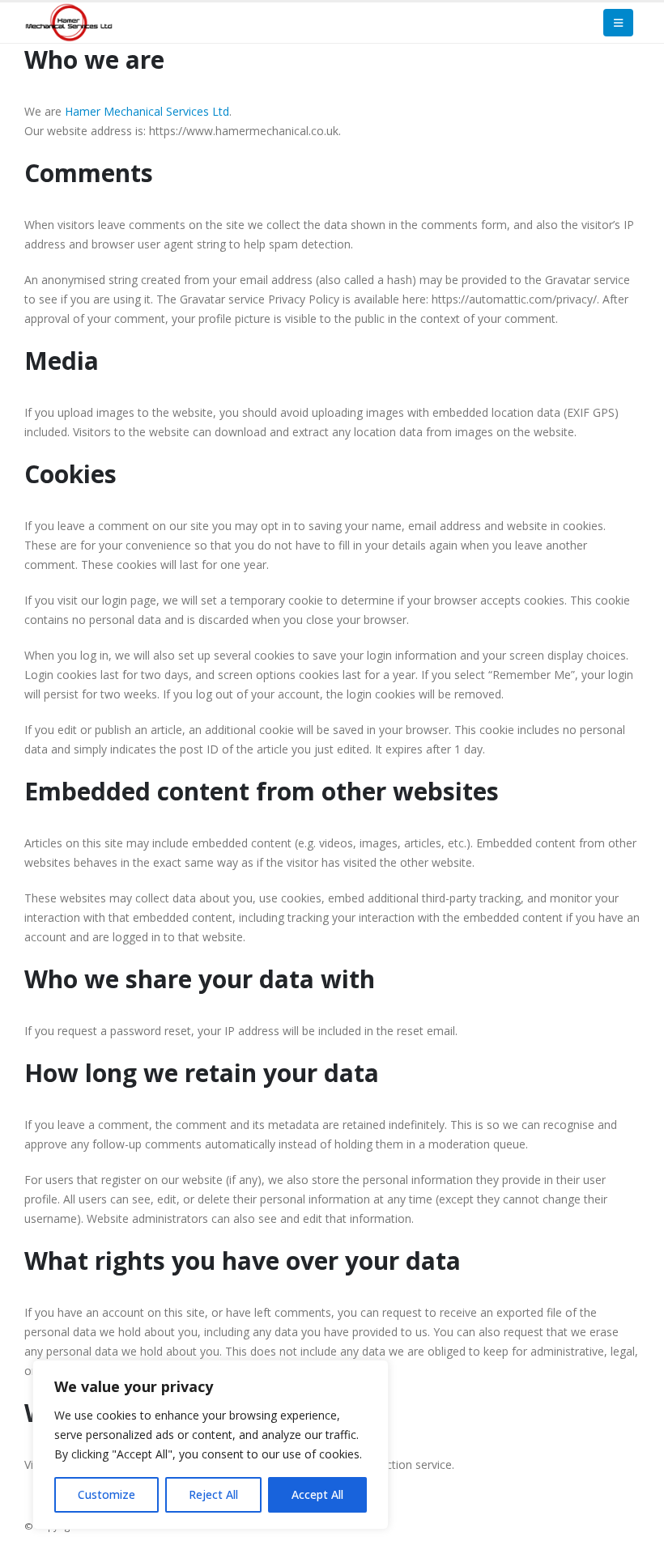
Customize (106, 1494)
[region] (210, 1445)
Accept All (317, 1494)
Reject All (213, 1494)
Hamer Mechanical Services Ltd (147, 111)
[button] (618, 22)
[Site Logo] (68, 22)
